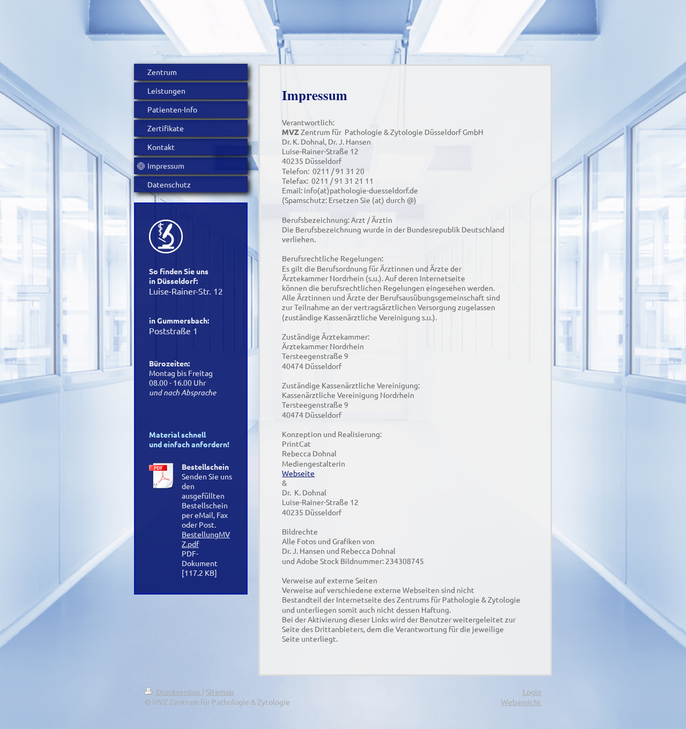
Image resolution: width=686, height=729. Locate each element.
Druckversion (178, 691)
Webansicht (521, 702)
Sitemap (220, 691)
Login (532, 691)
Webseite (298, 473)
